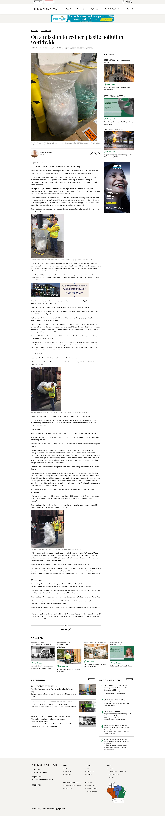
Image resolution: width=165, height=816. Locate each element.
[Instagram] (39, 785)
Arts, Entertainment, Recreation (117, 60)
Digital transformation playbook (121, 666)
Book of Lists (67, 789)
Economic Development (66, 646)
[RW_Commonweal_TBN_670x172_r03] (60, 297)
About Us (110, 768)
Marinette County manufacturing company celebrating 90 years (49, 720)
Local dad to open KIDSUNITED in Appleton (49, 704)
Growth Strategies (38, 643)
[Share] (91, 153)
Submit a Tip (89, 771)
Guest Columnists (113, 775)
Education (119, 129)
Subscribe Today (91, 786)
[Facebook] (32, 785)
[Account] (123, 2)
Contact (130, 9)
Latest (68, 9)
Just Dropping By (64, 643)
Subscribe (37, 2)
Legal (123, 97)
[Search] (127, 2)
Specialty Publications (113, 9)
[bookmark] (99, 153)
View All (91, 680)
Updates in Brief (48, 685)
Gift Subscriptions (91, 792)
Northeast (34, 31)
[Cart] (130, 2)
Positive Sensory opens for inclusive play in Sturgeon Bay (53, 690)
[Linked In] (35, 785)
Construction (120, 95)
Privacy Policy (36, 809)
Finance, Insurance (112, 97)
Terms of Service (48, 809)
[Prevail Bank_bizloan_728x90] (82, 19)
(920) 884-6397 (37, 777)
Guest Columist (116, 643)
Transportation (120, 725)
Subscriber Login (91, 789)
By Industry (81, 9)
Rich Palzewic (46, 152)
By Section (95, 9)
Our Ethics (49, 2)
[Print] (95, 153)
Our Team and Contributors (116, 771)
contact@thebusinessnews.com (42, 779)
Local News (108, 59)
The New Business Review (72, 786)
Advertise (88, 775)
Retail (106, 62)
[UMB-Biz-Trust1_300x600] (117, 213)
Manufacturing (46, 31)
